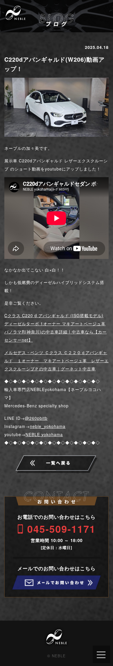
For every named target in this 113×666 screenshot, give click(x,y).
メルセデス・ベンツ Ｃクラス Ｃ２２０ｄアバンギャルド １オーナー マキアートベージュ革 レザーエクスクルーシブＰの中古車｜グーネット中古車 (56, 360)
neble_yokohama (47, 426)
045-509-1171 (61, 529)
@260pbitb (36, 418)
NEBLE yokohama (44, 434)
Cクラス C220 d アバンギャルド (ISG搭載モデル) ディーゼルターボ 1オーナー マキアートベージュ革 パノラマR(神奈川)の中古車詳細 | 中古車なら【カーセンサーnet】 (55, 327)
